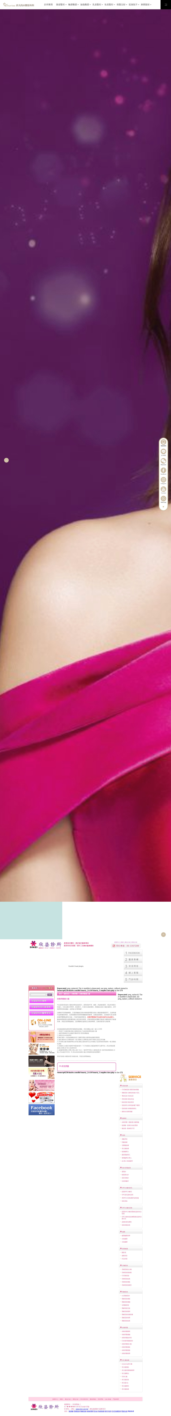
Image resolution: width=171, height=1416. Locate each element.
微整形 (124, 1118)
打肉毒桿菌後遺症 (127, 1341)
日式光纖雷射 (116, 1411)
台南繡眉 (124, 1239)
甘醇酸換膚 (125, 1145)
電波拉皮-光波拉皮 (127, 1096)
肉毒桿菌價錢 (126, 1334)
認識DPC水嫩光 (127, 1191)
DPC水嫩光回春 (127, 1208)
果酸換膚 (131, 1411)
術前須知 (124, 1201)
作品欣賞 (124, 1259)
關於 (122, 942)
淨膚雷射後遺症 (127, 1285)
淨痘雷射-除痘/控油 (128, 1099)
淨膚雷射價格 (126, 1282)
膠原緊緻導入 (126, 1155)
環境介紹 (134, 942)
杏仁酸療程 (125, 1386)
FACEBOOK (84, 1399)
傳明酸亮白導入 (127, 1158)
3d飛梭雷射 (125, 1305)
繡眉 (123, 1232)
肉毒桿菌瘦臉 (126, 1350)
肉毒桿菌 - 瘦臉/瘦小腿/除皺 (130, 1122)
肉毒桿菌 (75, 994)
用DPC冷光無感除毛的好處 (130, 1198)
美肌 (123, 1135)
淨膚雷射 (125, 1265)
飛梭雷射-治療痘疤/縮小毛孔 (130, 1093)
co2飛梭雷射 (126, 1295)
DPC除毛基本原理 (127, 1195)
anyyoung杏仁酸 (127, 1364)
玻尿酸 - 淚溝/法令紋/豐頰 (130, 1125)
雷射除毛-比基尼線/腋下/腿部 (131, 1105)
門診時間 (116, 1399)
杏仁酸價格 (125, 1367)
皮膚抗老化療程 (127, 1222)
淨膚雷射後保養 (127, 1272)
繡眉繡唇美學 (126, 1235)
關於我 (124, 1252)
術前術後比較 (126, 1225)
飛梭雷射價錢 (126, 1302)
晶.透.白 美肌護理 (127, 1161)
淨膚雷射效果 (126, 1279)
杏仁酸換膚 (125, 1148)
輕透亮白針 (125, 1175)
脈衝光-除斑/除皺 (127, 1111)
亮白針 (95, 1411)
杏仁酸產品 (125, 1373)
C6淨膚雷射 (125, 1275)
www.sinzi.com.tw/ (82, 1409)
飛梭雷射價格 (126, 1299)
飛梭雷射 (125, 1292)
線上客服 (108, 1399)
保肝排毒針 (125, 1178)
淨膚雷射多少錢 (127, 1269)
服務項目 (67, 994)
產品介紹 (127, 942)
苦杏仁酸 (124, 1376)
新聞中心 (117, 942)
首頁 (60, 994)
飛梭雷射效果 (126, 1321)
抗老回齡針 (125, 1181)
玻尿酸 (71, 1411)
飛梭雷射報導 (126, 1317)
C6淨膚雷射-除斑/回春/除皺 (130, 1089)
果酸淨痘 (124, 1139)
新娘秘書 (125, 1248)
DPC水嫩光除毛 (127, 1188)
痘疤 (109, 1411)
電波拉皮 (124, 1411)
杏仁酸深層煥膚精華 (128, 1370)
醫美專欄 (93, 1399)
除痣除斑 (101, 1411)
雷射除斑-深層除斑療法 (129, 1108)
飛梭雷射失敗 (126, 1308)
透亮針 (124, 1171)
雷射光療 (125, 1086)
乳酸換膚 (124, 1142)
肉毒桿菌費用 (126, 1331)
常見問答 (100, 1399)
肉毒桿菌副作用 (127, 1338)
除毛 (106, 1411)
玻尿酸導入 (125, 1151)
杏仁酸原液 (125, 1380)
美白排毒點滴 (126, 1168)
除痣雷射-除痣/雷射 (128, 1102)
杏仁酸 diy (125, 1383)
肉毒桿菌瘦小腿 (127, 1344)
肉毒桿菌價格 (126, 1347)
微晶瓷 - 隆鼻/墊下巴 (128, 1128)
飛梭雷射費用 (126, 1311)
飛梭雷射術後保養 (127, 1314)
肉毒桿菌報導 (126, 1353)
